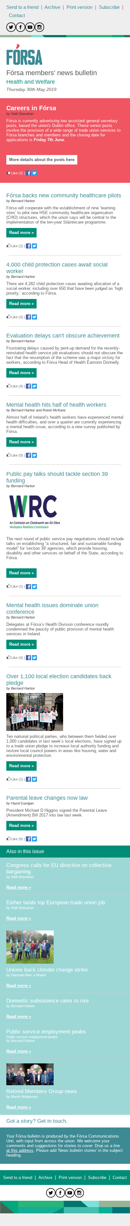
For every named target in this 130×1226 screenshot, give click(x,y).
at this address (19, 1150)
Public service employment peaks (46, 1032)
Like (14, 173)
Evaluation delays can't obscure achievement (63, 335)
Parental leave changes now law (47, 798)
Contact (17, 15)
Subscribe (109, 7)
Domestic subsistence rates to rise (47, 1001)
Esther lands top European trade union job (55, 903)
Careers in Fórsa (31, 108)
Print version (79, 7)
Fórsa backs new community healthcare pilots (63, 195)
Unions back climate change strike (47, 970)
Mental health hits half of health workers (56, 405)
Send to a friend (22, 7)
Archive (52, 7)
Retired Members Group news (41, 1091)
